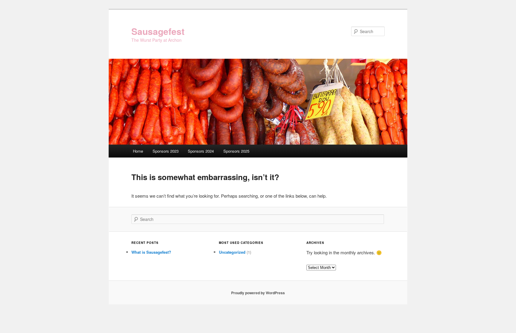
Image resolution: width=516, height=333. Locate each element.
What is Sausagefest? (151, 252)
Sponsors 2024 (201, 151)
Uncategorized (232, 252)
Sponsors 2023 (166, 151)
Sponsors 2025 (236, 151)
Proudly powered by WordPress (258, 292)
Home (138, 151)
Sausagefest (158, 31)
